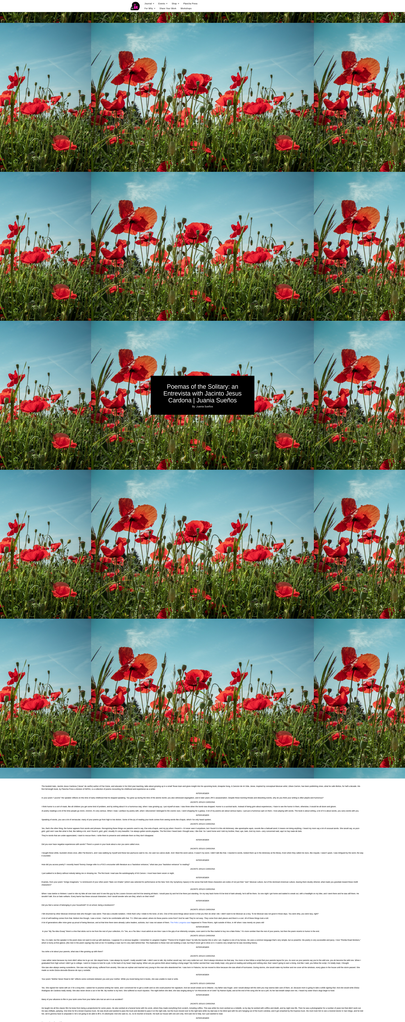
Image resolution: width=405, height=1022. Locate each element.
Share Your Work (167, 8)
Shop (174, 3)
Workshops (186, 8)
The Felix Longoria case (180, 922)
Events (161, 3)
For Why (148, 8)
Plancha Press (190, 3)
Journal (148, 3)
